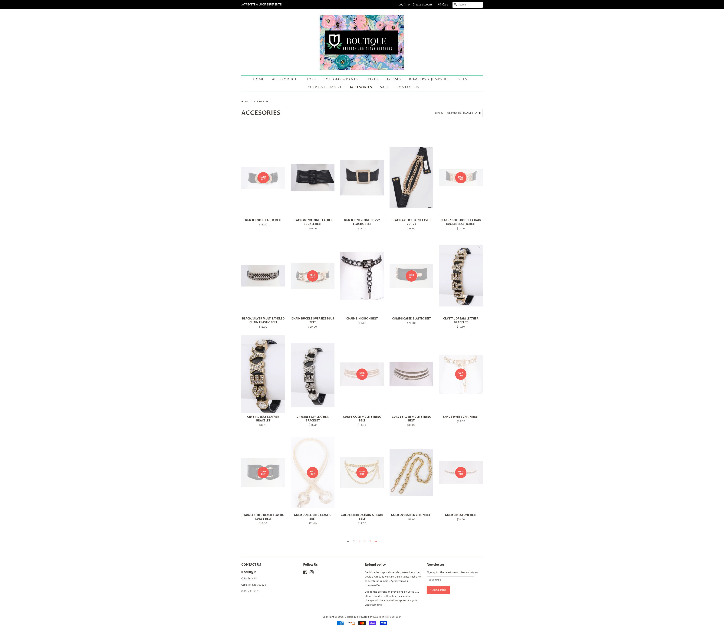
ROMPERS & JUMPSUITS (430, 79)
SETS (462, 79)
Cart (445, 4)
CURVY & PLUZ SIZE (325, 87)
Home (258, 79)
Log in (402, 4)
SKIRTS (372, 79)
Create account (422, 4)
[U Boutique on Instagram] (311, 573)
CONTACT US (408, 87)
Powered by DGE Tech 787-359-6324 (380, 616)
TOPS (311, 79)
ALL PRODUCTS (285, 79)
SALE (384, 87)
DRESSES (393, 79)
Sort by (439, 112)
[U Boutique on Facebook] (305, 573)
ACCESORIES (361, 87)
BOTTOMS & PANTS (341, 79)
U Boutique (351, 616)
